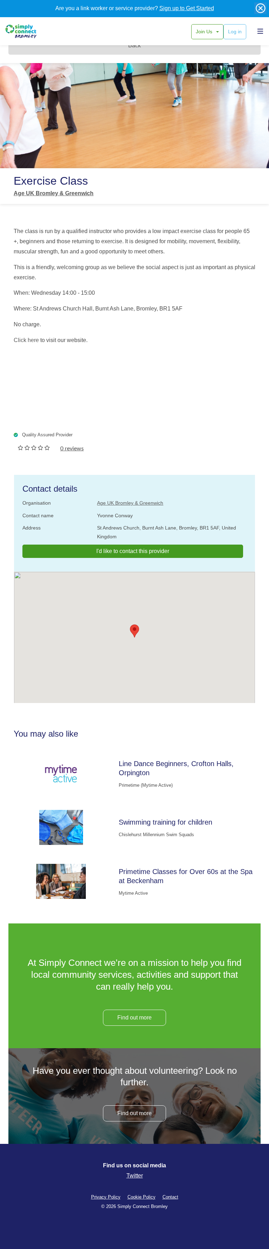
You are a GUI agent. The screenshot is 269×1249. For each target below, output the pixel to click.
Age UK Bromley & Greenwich (54, 193)
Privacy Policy (105, 1197)
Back (134, 45)
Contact (170, 1197)
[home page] (29, 31)
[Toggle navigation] (258, 31)
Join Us (205, 31)
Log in (235, 31)
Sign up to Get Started (186, 8)
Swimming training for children (165, 822)
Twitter (134, 1176)
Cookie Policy (141, 1197)
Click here (26, 340)
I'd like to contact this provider (132, 551)
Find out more (134, 1018)
